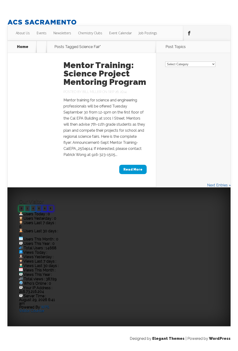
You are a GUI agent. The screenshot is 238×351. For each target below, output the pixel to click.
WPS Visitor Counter (34, 309)
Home (22, 47)
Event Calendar (120, 33)
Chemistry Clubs (90, 33)
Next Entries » (219, 185)
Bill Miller (92, 92)
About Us (23, 33)
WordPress (220, 338)
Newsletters (62, 33)
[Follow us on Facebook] (189, 33)
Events (41, 33)
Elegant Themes (168, 338)
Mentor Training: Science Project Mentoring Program (104, 73)
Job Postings (148, 33)
